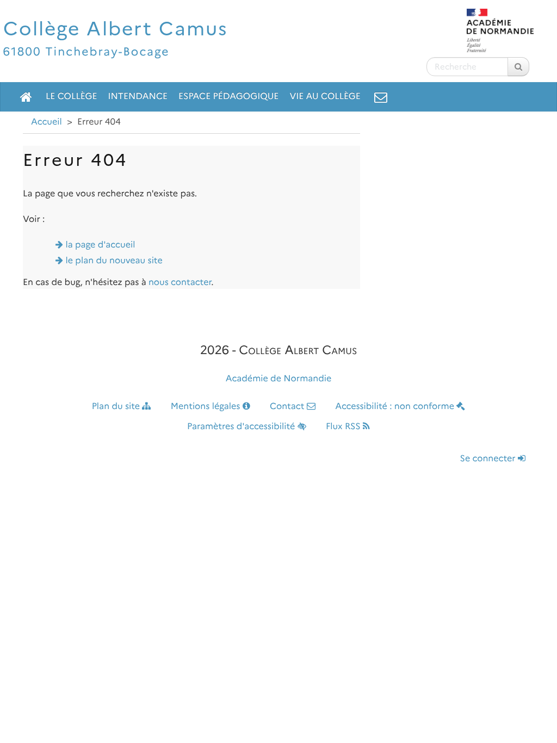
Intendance (138, 96)
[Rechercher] (518, 66)
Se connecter (489, 459)
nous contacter (179, 282)
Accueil (46, 122)
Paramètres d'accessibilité (242, 427)
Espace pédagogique (228, 96)
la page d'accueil (100, 245)
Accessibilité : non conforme (395, 406)
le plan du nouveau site (114, 261)
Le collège (71, 96)
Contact (288, 406)
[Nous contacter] (380, 97)
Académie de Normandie (279, 379)
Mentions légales (207, 406)
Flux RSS (344, 427)
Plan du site (117, 406)
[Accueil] (26, 97)
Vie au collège (324, 96)
